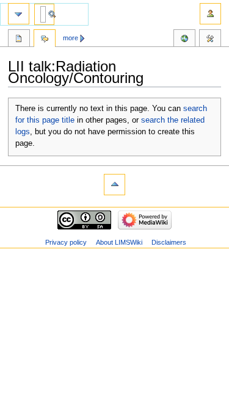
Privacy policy (66, 242)
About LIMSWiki (119, 242)
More (70, 37)
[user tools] (210, 13)
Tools (210, 39)
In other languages (184, 39)
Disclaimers (168, 242)
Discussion (44, 39)
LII (19, 39)
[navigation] (18, 13)
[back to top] (114, 184)
